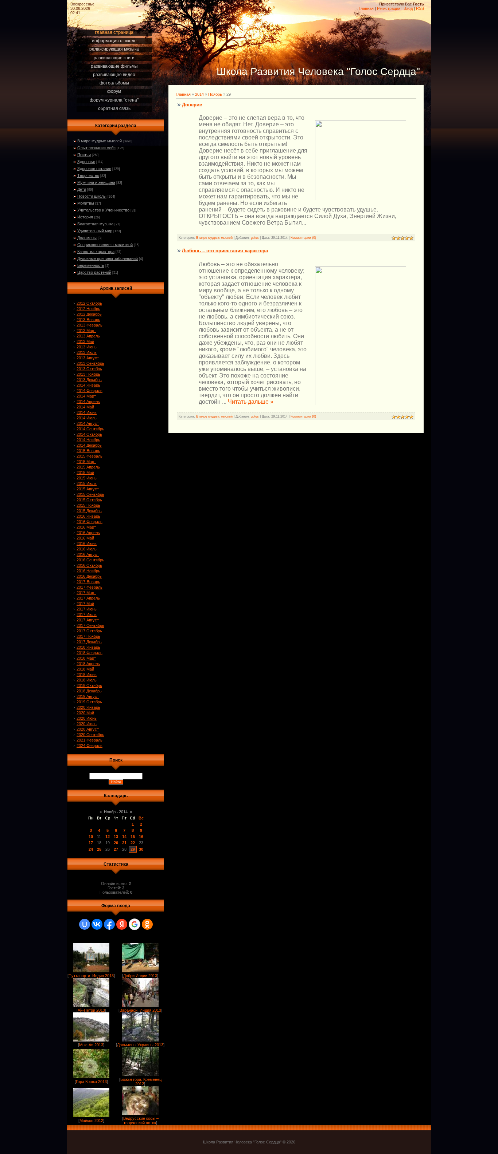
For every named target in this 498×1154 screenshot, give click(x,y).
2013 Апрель (88, 336)
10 (91, 836)
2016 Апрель (88, 532)
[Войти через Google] (134, 924)
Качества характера (95, 251)
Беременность (90, 265)
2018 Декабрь (89, 691)
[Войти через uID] (84, 924)
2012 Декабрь (89, 314)
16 (141, 836)
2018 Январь (88, 647)
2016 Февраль (89, 521)
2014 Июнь (87, 412)
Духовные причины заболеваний (107, 258)
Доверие (192, 104)
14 (124, 836)
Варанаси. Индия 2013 (140, 1010)
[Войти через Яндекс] (121, 924)
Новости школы (91, 196)
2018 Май (85, 669)
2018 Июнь (87, 674)
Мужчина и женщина (96, 182)
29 (133, 849)
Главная (366, 8)
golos (255, 238)
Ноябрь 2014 (116, 812)
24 (91, 849)
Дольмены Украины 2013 (140, 1045)
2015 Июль (87, 483)
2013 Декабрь (89, 380)
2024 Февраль (89, 745)
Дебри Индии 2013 (140, 975)
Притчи (84, 155)
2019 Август (88, 696)
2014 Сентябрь (90, 429)
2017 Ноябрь (88, 636)
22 (133, 843)
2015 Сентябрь (90, 494)
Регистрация (388, 8)
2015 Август (88, 489)
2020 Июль (87, 724)
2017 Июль (87, 614)
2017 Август (88, 620)
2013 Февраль (89, 325)
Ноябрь (215, 94)
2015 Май (85, 472)
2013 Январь (88, 319)
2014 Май (85, 407)
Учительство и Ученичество (103, 210)
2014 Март (86, 396)
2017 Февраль (89, 587)
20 (116, 843)
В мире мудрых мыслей (99, 141)
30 (141, 849)
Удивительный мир (94, 231)
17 (91, 843)
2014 (199, 94)
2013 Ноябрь (88, 374)
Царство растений (94, 272)
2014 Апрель (88, 401)
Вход (408, 8)
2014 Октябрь (89, 434)
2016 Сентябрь (90, 560)
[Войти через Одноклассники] (147, 924)
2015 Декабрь (89, 511)
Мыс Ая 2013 (91, 1045)
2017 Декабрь (89, 642)
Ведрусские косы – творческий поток (141, 1120)
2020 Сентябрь (90, 734)
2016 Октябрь (89, 565)
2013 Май (85, 341)
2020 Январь (88, 707)
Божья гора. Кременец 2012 (141, 1081)
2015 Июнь (87, 478)
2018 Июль (87, 680)
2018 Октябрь (89, 685)
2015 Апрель (88, 467)
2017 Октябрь (89, 631)
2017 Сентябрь (90, 625)
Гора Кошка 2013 (91, 1081)
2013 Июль (87, 352)
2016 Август (88, 554)
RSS (420, 8)
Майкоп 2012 (91, 1120)
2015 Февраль (89, 456)
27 (116, 849)
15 (133, 836)
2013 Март (86, 330)
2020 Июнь (87, 718)
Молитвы (85, 203)
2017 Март (86, 592)
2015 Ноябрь (88, 505)
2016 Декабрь (89, 576)
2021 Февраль (89, 740)
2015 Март (86, 461)
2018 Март (86, 658)
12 (107, 836)
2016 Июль (87, 549)
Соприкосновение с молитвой (105, 244)
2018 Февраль (89, 653)
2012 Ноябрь (88, 309)
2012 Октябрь (89, 303)
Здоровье (86, 161)
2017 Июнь (87, 609)
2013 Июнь (87, 347)
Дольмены (87, 238)
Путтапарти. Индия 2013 (91, 975)
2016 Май (85, 538)
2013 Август (88, 358)
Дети (81, 189)
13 (116, 836)
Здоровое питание (94, 168)
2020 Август (88, 729)
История (85, 217)
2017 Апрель (88, 598)
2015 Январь (88, 450)
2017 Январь (88, 582)
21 (124, 843)
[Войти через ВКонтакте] (97, 924)
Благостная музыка (95, 224)
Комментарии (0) (303, 238)
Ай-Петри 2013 (91, 1010)
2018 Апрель (88, 663)
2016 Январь (88, 516)
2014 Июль (87, 418)
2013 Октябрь (89, 369)
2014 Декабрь (89, 445)
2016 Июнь (87, 543)
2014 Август (88, 423)
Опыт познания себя (96, 148)
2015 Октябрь (89, 500)
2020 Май (85, 713)
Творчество (88, 175)
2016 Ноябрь (88, 571)
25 (99, 849)
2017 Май (85, 603)
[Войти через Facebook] (109, 924)
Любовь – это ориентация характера (225, 250)
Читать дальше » (250, 402)
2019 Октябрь (89, 702)
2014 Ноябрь (88, 440)
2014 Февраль (89, 390)
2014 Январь (88, 385)
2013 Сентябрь (90, 363)
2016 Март (86, 527)
